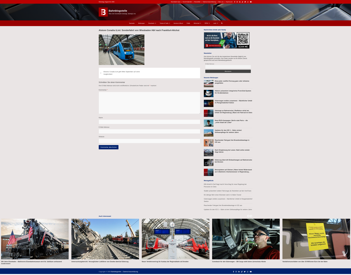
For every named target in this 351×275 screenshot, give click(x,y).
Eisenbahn (151, 23)
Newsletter (197, 2)
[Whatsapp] (248, 1)
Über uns (221, 2)
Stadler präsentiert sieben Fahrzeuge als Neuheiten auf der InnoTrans (227, 191)
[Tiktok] (242, 1)
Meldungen (141, 23)
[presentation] (248, 216)
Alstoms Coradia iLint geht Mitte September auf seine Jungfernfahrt (121, 73)
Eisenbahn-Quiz (176, 2)
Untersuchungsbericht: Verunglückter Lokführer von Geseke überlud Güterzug (99, 261)
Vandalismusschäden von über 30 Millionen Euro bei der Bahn (304, 261)
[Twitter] (245, 1)
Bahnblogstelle (118, 10)
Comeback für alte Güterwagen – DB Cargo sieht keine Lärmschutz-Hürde (239, 261)
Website (101, 137)
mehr (214, 23)
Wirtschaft (196, 23)
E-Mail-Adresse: (209, 64)
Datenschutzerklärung (209, 2)
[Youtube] (250, 1)
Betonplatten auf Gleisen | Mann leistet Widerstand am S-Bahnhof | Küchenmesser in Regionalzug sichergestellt (233, 172)
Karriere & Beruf (178, 23)
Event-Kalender (187, 2)
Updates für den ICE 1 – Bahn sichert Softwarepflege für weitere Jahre (228, 209)
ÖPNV (206, 23)
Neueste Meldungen (211, 78)
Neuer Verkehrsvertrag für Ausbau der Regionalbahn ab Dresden (165, 261)
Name (101, 118)
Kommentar (103, 90)
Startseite (132, 23)
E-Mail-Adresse (104, 127)
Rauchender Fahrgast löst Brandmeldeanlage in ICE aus (223, 205)
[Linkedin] (239, 1)
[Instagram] (237, 1)
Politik (188, 23)
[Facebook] (235, 1)
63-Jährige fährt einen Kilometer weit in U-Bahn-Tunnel (222, 195)
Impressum (229, 2)
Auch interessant (105, 216)
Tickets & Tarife (164, 23)
